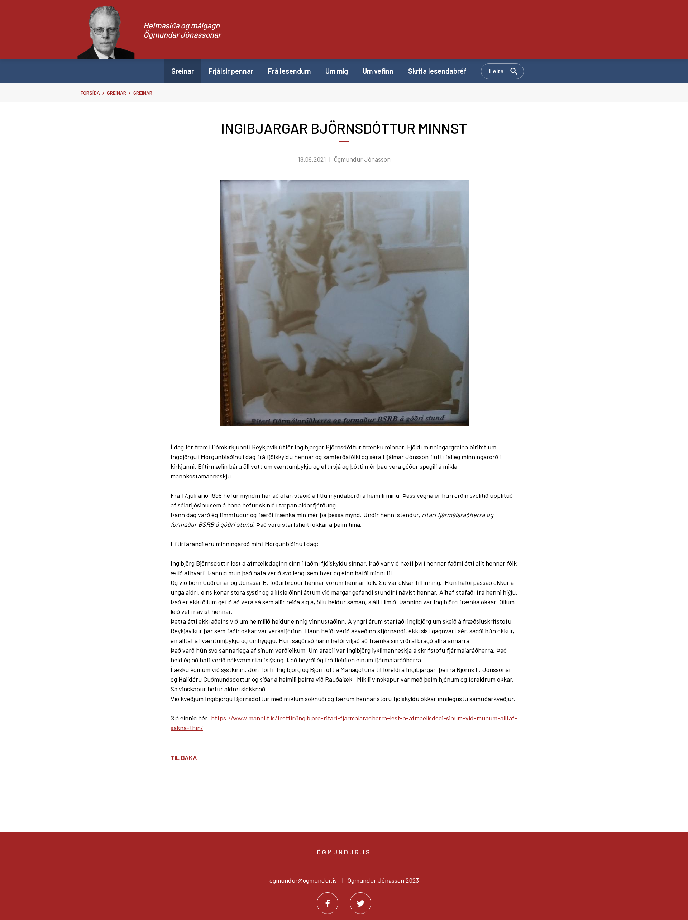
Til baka (184, 758)
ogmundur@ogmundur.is (303, 880)
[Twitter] (360, 903)
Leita (496, 71)
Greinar (116, 93)
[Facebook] (327, 903)
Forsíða (90, 93)
